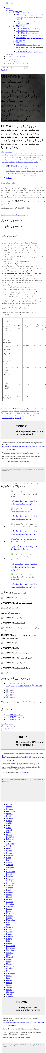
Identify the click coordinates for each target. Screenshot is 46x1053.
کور (8, 7)
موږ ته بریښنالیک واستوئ (14, 214)
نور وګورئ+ (7, 724)
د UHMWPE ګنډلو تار (27, 31)
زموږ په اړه (12, 58)
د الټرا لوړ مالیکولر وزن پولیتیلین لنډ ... (24, 502)
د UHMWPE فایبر (20, 12)
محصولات (10, 10)
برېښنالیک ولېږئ (10, 728)
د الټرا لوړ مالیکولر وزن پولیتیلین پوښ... (24, 585)
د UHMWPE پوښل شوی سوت (29, 28)
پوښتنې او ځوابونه (16, 56)
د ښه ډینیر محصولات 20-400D (30, 14)
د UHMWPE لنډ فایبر (27, 33)
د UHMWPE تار (19, 26)
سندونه (15, 61)
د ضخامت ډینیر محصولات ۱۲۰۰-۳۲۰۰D (28, 22)
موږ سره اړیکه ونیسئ (17, 63)
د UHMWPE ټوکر (19, 42)
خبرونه (10, 54)
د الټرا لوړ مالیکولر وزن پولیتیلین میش (24, 517)
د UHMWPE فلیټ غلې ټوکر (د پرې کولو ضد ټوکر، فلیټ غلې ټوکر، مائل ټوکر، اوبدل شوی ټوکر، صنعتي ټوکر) (22, 410)
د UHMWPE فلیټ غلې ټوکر (29, 51)
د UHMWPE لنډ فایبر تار (29, 35)
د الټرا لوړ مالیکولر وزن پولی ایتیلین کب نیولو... (24, 566)
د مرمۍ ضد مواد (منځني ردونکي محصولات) (24, 547)
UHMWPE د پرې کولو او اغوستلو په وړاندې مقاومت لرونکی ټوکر (30, 46)
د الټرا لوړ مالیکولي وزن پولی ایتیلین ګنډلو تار (17, 416)
